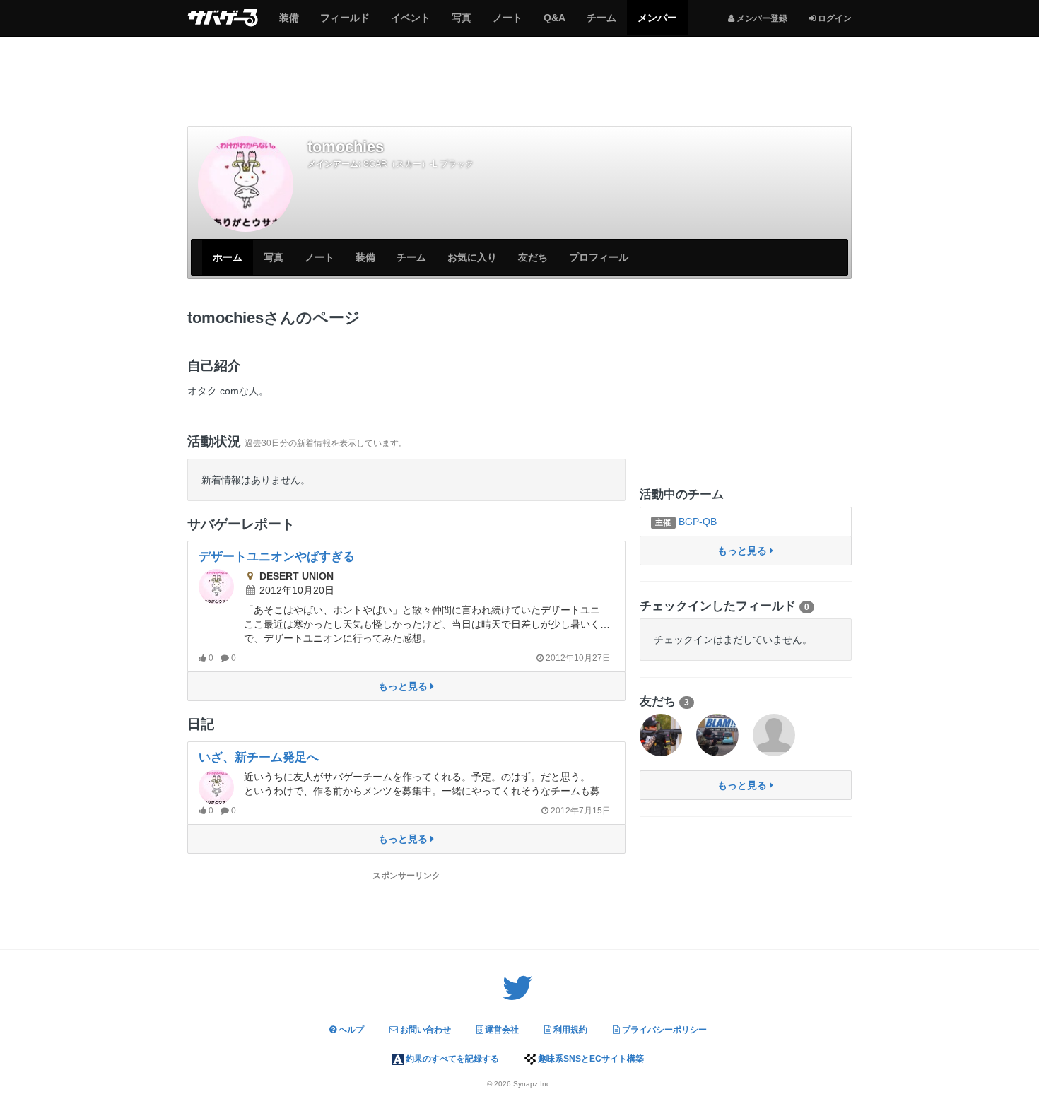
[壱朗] (717, 735)
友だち (533, 257)
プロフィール (598, 257)
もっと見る (404, 686)
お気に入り (472, 257)
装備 (288, 23)
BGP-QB (685, 521)
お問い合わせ (424, 1030)
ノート (507, 23)
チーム (601, 23)
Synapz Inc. (532, 1084)
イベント (410, 23)
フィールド (344, 23)
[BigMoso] (774, 735)
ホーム (227, 257)
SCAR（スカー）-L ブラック (418, 164)
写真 (461, 23)
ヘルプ (350, 1030)
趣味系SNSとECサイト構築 (590, 1059)
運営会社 (501, 1030)
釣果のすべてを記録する (451, 1059)
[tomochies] (245, 184)
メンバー (657, 23)
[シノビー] (661, 735)
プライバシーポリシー (663, 1030)
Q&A (554, 23)
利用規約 (569, 1030)
